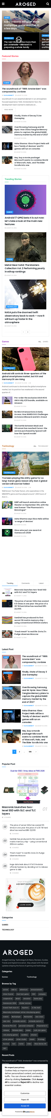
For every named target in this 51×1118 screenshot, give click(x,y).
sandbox (24, 1035)
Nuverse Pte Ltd (9, 1026)
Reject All (25, 1099)
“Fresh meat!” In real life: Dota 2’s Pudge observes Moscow (30, 632)
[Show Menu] (3, 4)
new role (6, 1021)
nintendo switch (19, 1021)
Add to (14, 990)
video (29, 1044)
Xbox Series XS (40, 1044)
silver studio (21, 1039)
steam (32, 1039)
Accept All (25, 1105)
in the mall (36, 1008)
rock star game (40, 1030)
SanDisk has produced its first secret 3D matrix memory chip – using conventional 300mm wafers (31, 620)
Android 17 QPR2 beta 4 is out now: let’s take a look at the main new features (24, 221)
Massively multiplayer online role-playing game (21, 1012)
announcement (36, 990)
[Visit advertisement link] (25, 894)
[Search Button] (47, 4)
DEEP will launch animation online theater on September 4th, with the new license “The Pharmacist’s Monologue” (31, 506)
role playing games (10, 1035)
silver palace (8, 1039)
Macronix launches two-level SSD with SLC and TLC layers (30, 591)
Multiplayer (16, 1017)
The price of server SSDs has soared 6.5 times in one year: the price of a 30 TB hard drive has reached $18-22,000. (31, 605)
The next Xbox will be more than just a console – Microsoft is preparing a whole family (20, 45)
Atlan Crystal (8, 994)
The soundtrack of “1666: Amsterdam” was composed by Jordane (24, 90)
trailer (21, 1044)
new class (39, 1017)
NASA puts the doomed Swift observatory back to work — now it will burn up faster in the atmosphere (24, 317)
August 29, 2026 (21, 95)
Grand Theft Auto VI (11, 1008)
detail (18, 999)
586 (30, 751)
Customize (25, 1093)
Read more (10, 109)
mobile (5, 1017)
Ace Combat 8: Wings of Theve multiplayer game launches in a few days (21, 25)
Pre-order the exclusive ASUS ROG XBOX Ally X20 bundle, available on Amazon (31, 400)
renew (28, 1030)
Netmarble (28, 1017)
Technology (9, 38)
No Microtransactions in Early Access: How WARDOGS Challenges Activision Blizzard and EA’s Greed (31, 414)
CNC (33, 994)
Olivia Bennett (9, 95)
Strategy (41, 1039)
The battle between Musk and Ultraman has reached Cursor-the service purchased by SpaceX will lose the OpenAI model (30, 429)
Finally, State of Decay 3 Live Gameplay (28, 117)
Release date (17, 1030)
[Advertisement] (25, 559)
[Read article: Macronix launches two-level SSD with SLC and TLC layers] (25, 786)
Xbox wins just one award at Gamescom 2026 (27, 531)
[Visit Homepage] (25, 4)
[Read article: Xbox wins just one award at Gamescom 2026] (7, 533)
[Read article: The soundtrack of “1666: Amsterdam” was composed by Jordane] (25, 73)
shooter (34, 1035)
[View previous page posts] (23, 332)
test (13, 1044)
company (42, 994)
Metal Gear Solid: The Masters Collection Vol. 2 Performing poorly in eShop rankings (25, 268)
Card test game (23, 994)
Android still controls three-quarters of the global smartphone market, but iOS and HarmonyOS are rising (24, 376)
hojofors (25, 1008)
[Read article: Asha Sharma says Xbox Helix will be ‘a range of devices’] (7, 521)
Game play (38, 999)
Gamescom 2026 (9, 1003)
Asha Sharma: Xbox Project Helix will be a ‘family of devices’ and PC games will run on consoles (31, 146)
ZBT (4, 1048)
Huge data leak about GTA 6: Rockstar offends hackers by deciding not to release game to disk (29, 867)
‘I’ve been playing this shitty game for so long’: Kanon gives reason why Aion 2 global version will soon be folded (24, 480)
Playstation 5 (42, 1026)
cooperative (7, 999)
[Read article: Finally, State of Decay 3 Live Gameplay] (7, 118)
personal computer (26, 1026)
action (5, 990)
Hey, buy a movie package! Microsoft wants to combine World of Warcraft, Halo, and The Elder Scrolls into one (31, 161)
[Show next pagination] (36, 752)
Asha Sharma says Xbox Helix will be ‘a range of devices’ (31, 520)
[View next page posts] (28, 332)
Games (7, 18)
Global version (25, 1003)
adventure (23, 990)
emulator (27, 999)
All (39, 341)
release (6, 1030)
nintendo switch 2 (36, 1021)
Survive (6, 1044)
